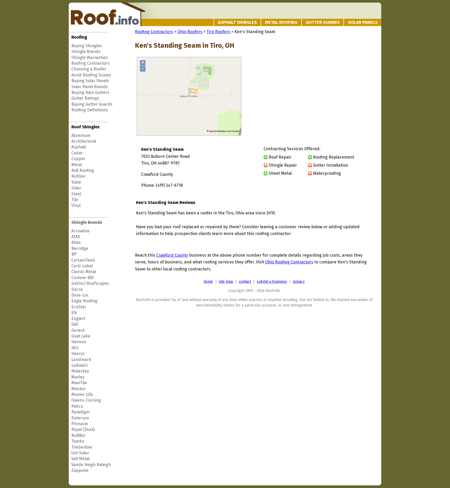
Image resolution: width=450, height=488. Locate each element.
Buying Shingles (86, 45)
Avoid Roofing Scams (91, 75)
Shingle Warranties (89, 57)
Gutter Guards (323, 22)
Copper (78, 158)
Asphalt (78, 146)
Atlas (76, 242)
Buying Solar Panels (90, 80)
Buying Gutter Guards (92, 104)
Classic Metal (83, 271)
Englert (78, 318)
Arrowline (80, 230)
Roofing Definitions (89, 109)
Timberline (81, 447)
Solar (76, 187)
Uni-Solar (80, 452)
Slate (76, 182)
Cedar (77, 152)
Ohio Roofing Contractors (289, 262)
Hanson (78, 341)
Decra (77, 289)
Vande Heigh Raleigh (91, 464)
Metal (76, 164)
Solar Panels (362, 22)
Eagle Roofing (84, 300)
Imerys (78, 353)
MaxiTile (79, 382)
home (208, 281)
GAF (74, 324)
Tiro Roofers (218, 31)
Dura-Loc (80, 295)
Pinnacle (79, 423)
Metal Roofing (281, 22)
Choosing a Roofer (89, 69)
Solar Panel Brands (89, 86)
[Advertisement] (329, 96)
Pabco (77, 406)
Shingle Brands (86, 51)
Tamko (77, 441)
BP (74, 254)
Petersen (80, 417)
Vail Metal (80, 458)
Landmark (81, 359)
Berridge (79, 248)
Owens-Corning (86, 400)
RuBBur (78, 435)
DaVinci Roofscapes (90, 283)
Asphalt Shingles (237, 22)
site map (226, 281)
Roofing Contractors (90, 63)
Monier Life (82, 394)
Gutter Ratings (85, 98)
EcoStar (78, 306)
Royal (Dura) (83, 429)
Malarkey (80, 371)
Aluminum (80, 135)
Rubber (78, 176)
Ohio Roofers (189, 31)
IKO (74, 347)
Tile (74, 199)
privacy (299, 281)
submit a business (272, 281)
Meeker (78, 388)
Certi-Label (82, 265)
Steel (76, 193)
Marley (77, 377)
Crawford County (172, 255)
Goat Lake (80, 336)
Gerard (78, 330)
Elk (74, 312)
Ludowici (79, 365)
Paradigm (80, 411)
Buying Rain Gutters (90, 92)
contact (245, 281)
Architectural (83, 141)
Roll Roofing (82, 170)
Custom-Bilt (82, 277)
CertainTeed (83, 260)
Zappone (80, 470)
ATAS (75, 236)
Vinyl (75, 205)
